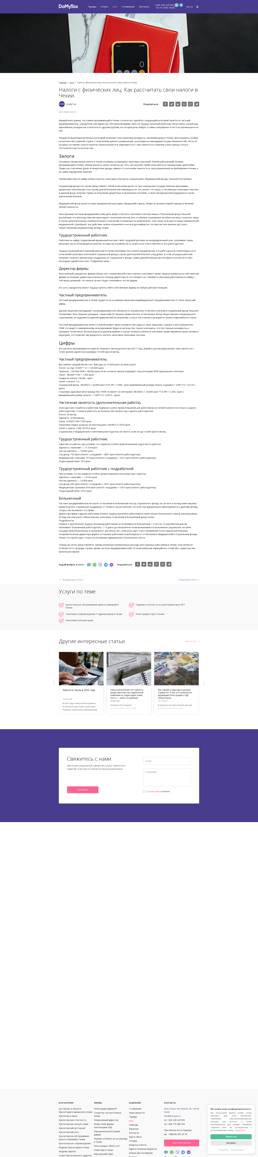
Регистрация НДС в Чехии (150, 613)
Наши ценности (137, 1112)
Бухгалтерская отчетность (72, 1120)
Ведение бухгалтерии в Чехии (74, 1147)
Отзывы (133, 1140)
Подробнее (240, 1130)
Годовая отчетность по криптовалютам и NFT (160, 604)
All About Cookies (237, 1150)
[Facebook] (111, 564)
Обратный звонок (181, 1143)
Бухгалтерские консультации (73, 1124)
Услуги (104, 6)
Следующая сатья (187, 579)
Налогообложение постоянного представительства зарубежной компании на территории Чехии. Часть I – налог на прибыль (126, 694)
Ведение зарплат (67, 1151)
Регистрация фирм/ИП (105, 1108)
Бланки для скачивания (141, 1152)
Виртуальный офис (103, 1154)
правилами (154, 791)
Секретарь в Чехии (103, 1150)
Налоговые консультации (79, 620)
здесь (62, 303)
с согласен (158, 791)
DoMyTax (71, 104)
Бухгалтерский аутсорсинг (72, 1128)
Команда (133, 1124)
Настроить (231, 1143)
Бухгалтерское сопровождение (75, 1143)
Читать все (191, 641)
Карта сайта (135, 1136)
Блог (114, 6)
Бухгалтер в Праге (68, 1116)
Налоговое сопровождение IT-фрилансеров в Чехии (94, 613)
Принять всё (231, 1137)
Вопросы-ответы (137, 1144)
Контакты (144, 6)
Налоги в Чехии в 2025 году (79, 690)
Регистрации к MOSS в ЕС (107, 1145)
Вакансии (134, 1128)
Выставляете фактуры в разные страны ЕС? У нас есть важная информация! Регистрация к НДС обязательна (175, 694)
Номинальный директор (106, 1120)
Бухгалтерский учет (69, 1132)
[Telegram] (181, 5)
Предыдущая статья (72, 579)
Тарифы (92, 6)
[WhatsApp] (176, 5)
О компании (128, 6)
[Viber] (100, 564)
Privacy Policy (223, 1150)
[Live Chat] (89, 564)
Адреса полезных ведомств (143, 1148)
